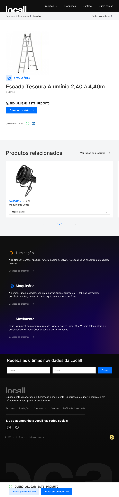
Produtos (10, 16)
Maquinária (23, 16)
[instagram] (9, 427)
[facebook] (17, 427)
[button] (50, 6)
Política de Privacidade (74, 408)
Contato (54, 408)
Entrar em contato (55, 491)
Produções (24, 408)
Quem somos (40, 408)
